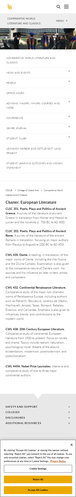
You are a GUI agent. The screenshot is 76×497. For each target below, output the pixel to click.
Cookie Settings (38, 468)
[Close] (72, 445)
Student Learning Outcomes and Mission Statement (34, 165)
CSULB (9, 190)
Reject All (38, 479)
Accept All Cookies (38, 490)
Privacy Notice (58, 461)
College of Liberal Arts (28, 190)
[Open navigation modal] (64, 6)
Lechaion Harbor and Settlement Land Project (33, 151)
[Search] (56, 7)
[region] (38, 468)
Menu (60, 20)
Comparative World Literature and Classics (30, 60)
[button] (69, 70)
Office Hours (15, 93)
